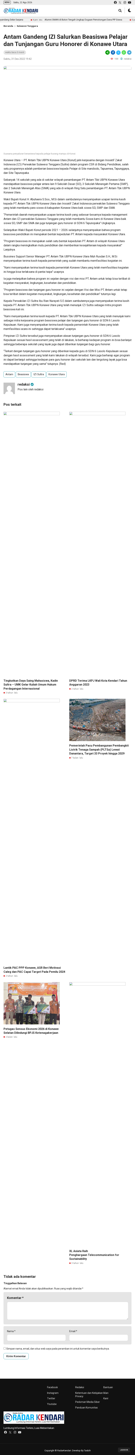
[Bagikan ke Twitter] (118, 52)
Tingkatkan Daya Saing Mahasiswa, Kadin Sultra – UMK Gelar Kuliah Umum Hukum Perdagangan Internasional (31, 684)
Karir (105, 1398)
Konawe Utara (57, 374)
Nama (11, 1331)
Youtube (52, 1404)
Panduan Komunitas (86, 1407)
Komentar (15, 1298)
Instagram (53, 1393)
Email (73, 1331)
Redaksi (79, 1387)
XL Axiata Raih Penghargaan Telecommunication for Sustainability (94, 1255)
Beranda (8, 26)
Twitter (51, 1398)
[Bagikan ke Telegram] (129, 52)
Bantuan (108, 1387)
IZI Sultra (38, 374)
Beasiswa (23, 374)
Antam (9, 374)
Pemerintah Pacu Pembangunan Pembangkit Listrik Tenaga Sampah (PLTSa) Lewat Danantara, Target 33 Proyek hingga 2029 (99, 749)
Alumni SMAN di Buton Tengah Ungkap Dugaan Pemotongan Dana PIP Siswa (67, 19)
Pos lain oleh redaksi (30, 389)
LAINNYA (124, 1450)
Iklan (105, 1393)
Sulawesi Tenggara (27, 26)
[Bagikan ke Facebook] (113, 52)
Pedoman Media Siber (87, 1402)
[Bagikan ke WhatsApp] (124, 52)
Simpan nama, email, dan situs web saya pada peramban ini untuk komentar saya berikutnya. (58, 1348)
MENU (7, 2)
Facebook (52, 1387)
